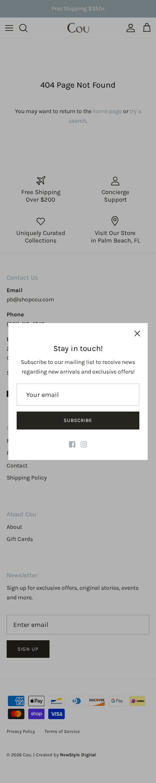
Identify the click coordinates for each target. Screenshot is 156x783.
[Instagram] (84, 444)
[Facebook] (72, 444)
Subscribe (78, 420)
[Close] (137, 333)
